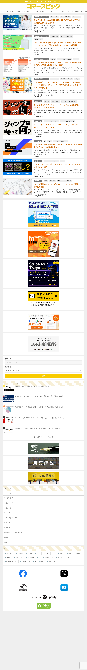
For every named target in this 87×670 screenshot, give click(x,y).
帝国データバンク (11, 561)
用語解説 (7, 537)
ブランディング (54, 16)
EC (54, 553)
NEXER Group (76, 16)
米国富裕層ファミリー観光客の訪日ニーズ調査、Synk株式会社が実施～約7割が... (40, 407)
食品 (62, 16)
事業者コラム (78, 11)
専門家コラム (43, 11)
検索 (43, 376)
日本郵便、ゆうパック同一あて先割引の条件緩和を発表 (32, 386)
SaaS (42, 561)
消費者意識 (67, 16)
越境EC (62, 553)
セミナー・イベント (15, 11)
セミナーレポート (62, 11)
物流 (78, 553)
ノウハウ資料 (34, 11)
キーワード (9, 358)
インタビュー (51, 11)
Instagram (46, 101)
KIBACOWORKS (72, 101)
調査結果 (63, 78)
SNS (62, 36)
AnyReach (31, 557)
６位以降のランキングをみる (43, 437)
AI (45, 141)
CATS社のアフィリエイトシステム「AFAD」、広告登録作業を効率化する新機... (39, 396)
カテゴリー (9, 367)
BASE (45, 180)
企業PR (46, 553)
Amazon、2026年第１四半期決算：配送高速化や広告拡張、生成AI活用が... (38, 428)
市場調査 (53, 59)
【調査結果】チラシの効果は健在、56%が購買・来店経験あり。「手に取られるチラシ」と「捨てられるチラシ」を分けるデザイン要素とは (57, 85)
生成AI (49, 141)
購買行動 (69, 59)
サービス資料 (25, 11)
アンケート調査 (69, 36)
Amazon (8, 557)
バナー (62, 121)
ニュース (70, 11)
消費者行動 (69, 78)
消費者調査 (52, 561)
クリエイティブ (55, 101)
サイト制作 (56, 141)
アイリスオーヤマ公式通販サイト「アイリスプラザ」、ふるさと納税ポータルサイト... (41, 418)
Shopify (70, 553)
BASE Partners (61, 180)
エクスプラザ (64, 141)
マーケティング (54, 36)
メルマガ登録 (4, 11)
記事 (5, 542)
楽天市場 (29, 553)
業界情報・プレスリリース (41, 16)
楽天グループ (19, 557)
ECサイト (69, 557)
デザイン (76, 59)
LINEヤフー (9, 553)
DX (35, 561)
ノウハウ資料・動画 (11, 518)
